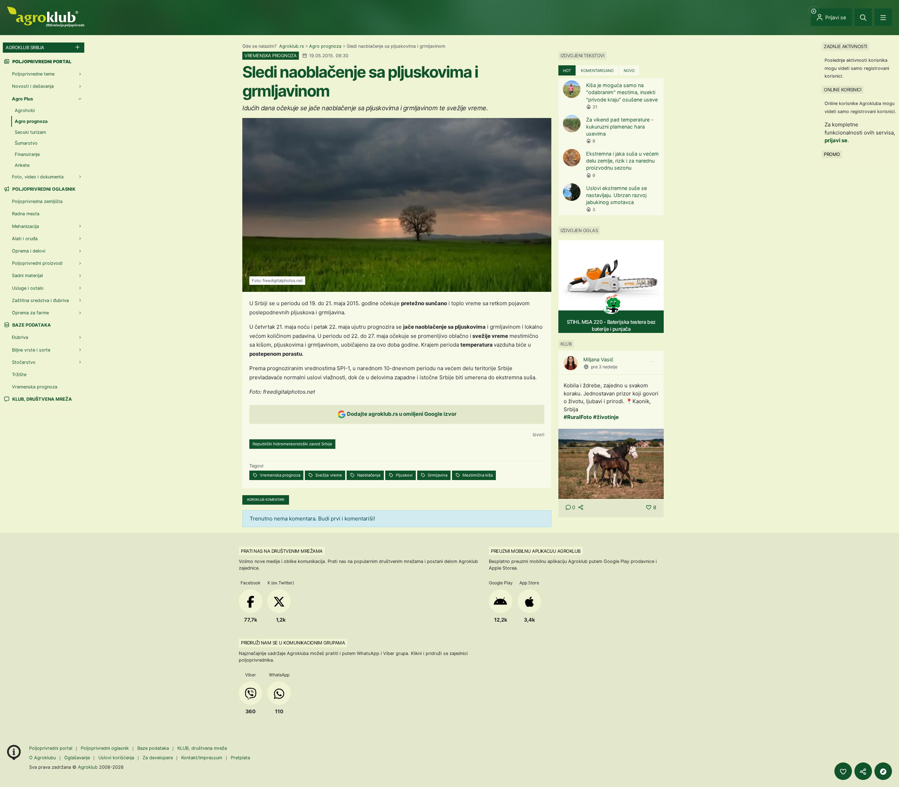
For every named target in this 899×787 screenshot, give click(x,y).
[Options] (652, 361)
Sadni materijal (27, 275)
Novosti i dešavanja (33, 86)
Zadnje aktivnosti (845, 46)
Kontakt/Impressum (201, 757)
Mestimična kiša (477, 475)
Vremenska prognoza (279, 475)
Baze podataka (31, 325)
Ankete (22, 165)
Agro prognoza (325, 46)
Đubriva (20, 337)
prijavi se (836, 140)
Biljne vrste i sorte (31, 350)
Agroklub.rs (291, 46)
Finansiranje (27, 154)
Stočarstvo (23, 362)
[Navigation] (883, 17)
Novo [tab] (629, 70)
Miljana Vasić (598, 359)
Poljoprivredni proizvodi (37, 263)
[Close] (863, 17)
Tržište (19, 374)
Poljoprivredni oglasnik (43, 189)
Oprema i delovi (28, 251)
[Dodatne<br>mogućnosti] (883, 771)
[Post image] (611, 463)
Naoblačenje (368, 475)
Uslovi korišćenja (116, 757)
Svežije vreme (328, 475)
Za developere (158, 757)
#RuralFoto (578, 417)
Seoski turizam (30, 132)
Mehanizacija (25, 226)
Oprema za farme (30, 312)
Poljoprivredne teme (33, 74)
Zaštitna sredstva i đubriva (40, 300)
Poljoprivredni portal (51, 748)
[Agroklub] (45, 16)
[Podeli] (863, 771)
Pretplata (240, 757)
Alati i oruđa (25, 238)
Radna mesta (25, 213)
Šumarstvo (26, 143)
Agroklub (88, 767)
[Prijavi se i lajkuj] (843, 771)
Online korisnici (842, 89)
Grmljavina (437, 475)
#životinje (606, 417)
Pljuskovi (404, 475)
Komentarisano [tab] (597, 70)
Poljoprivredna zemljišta (37, 201)
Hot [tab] (567, 70)
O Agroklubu (42, 757)
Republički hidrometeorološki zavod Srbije (292, 443)
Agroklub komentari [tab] (265, 499)
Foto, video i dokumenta (38, 176)
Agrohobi (25, 110)
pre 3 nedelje (604, 366)
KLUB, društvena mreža (41, 399)
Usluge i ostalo (28, 288)
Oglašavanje (77, 757)
